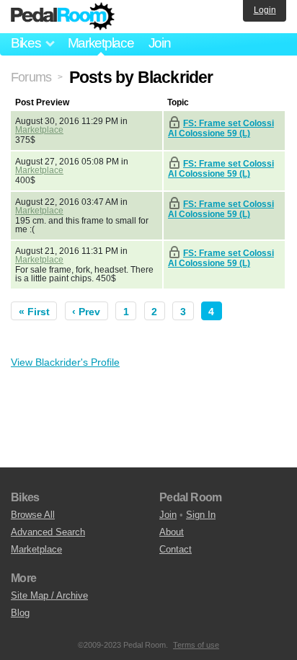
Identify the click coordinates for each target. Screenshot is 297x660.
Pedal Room (63, 16)
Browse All (33, 514)
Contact (175, 549)
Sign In (201, 514)
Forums (31, 77)
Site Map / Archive (49, 595)
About (171, 532)
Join (159, 42)
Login (265, 10)
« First (34, 311)
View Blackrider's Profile (65, 362)
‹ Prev (86, 311)
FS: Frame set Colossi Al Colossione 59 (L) (221, 128)
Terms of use (196, 645)
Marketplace (101, 42)
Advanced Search (48, 532)
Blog (20, 612)
